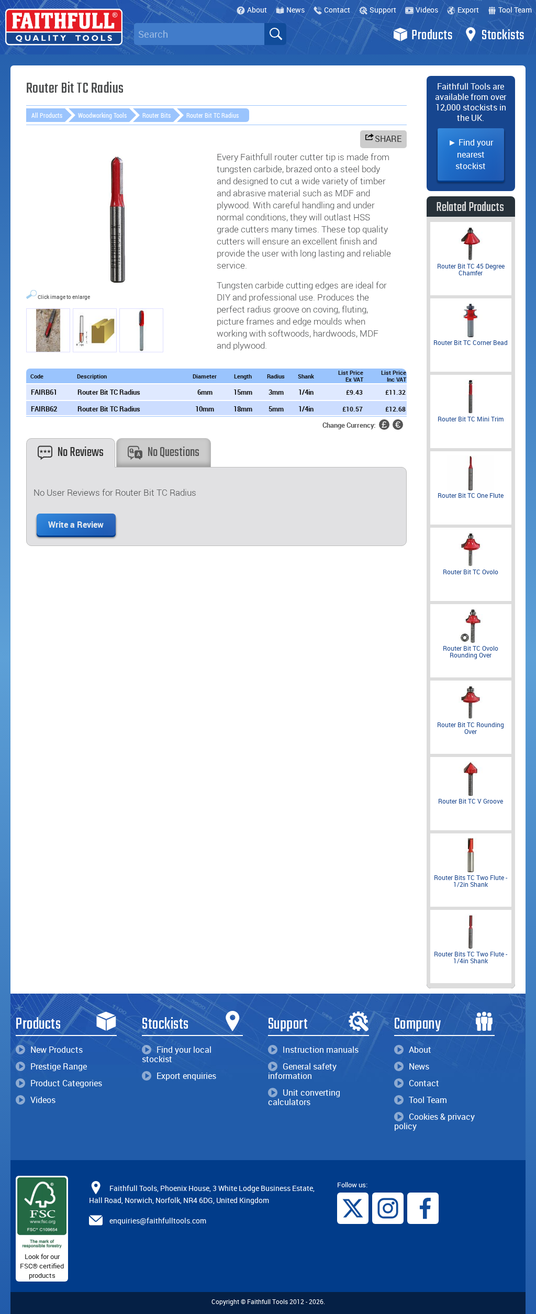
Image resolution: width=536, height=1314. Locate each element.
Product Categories (66, 1083)
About (257, 10)
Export (468, 10)
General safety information (302, 1071)
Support (383, 10)
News (295, 10)
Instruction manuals (321, 1049)
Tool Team (515, 10)
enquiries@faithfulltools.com (157, 1221)
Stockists (503, 35)
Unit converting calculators (304, 1097)
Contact (337, 10)
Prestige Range (58, 1066)
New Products (56, 1049)
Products (431, 35)
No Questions (173, 452)
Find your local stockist (176, 1054)
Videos (427, 10)
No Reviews (81, 452)
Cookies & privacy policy (434, 1121)
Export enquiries (186, 1076)
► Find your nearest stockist (470, 154)
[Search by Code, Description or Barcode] (275, 34)
